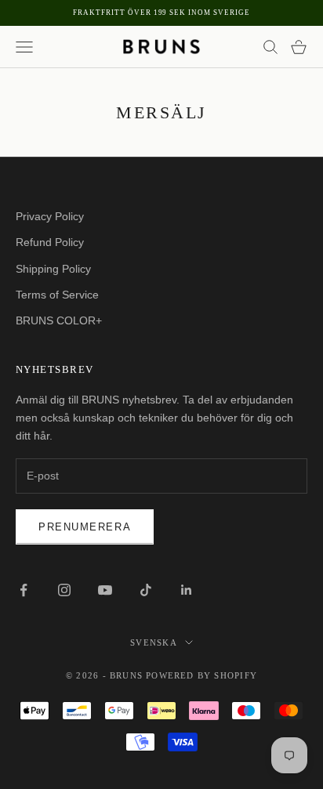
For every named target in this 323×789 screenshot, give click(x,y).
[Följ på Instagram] (64, 590)
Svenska (153, 642)
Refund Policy (50, 242)
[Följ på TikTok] (146, 590)
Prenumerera (84, 527)
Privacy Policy (50, 216)
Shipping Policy (53, 268)
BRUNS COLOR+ (59, 320)
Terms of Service (57, 294)
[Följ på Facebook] (23, 590)
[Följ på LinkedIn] (186, 590)
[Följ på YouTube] (105, 590)
